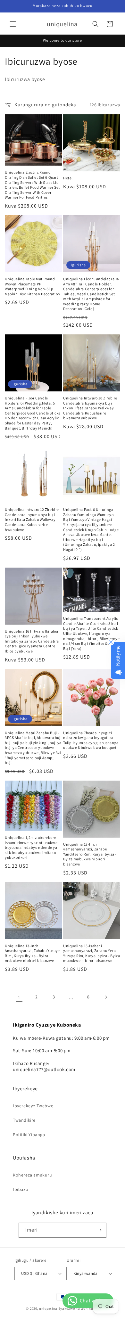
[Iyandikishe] (99, 1230)
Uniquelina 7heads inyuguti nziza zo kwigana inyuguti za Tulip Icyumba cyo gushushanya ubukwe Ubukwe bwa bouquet (90, 740)
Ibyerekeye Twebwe (33, 1106)
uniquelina (48, 1308)
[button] (13, 24)
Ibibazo (20, 1189)
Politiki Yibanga (29, 1134)
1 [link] (19, 997)
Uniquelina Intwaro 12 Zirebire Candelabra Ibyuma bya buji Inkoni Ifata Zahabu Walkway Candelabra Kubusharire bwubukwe (32, 519)
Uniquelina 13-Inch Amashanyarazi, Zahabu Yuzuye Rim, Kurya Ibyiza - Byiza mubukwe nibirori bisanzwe (32, 953)
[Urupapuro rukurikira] (106, 997)
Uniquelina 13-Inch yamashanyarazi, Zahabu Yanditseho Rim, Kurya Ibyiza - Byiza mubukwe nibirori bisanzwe (90, 854)
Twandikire (24, 1120)
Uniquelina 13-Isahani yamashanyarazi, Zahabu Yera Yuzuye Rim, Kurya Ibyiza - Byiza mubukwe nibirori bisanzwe (91, 953)
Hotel (68, 178)
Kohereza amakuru (32, 1175)
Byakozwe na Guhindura (78, 1308)
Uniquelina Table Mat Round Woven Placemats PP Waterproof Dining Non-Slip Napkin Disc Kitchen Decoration (32, 286)
